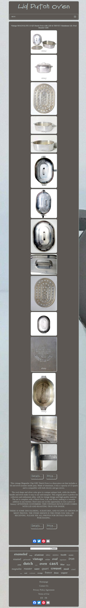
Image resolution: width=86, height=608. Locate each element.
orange (40, 573)
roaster (28, 568)
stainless (55, 555)
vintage (38, 559)
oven (43, 564)
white (47, 559)
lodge (30, 555)
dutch (28, 563)
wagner (64, 573)
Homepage (43, 582)
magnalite (17, 568)
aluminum (39, 555)
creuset (56, 568)
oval (55, 559)
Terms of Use (43, 594)
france (48, 572)
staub (66, 569)
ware (37, 568)
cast (53, 563)
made (25, 573)
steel (73, 569)
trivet (36, 565)
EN (41, 598)
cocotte (71, 555)
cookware (32, 573)
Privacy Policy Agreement (43, 590)
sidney (48, 555)
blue (62, 564)
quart (45, 568)
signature (63, 560)
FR (46, 598)
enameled (20, 554)
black (68, 565)
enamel (17, 559)
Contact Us (43, 586)
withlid (19, 565)
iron (71, 559)
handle (63, 555)
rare (21, 573)
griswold (26, 559)
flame (56, 573)
